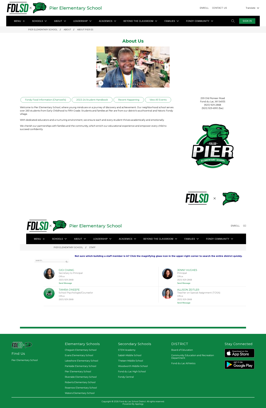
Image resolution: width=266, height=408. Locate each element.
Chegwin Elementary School (81, 350)
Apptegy (139, 404)
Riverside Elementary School (81, 377)
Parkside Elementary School (80, 366)
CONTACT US (219, 8)
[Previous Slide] (99, 67)
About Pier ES (85, 29)
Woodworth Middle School (133, 366)
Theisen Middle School (130, 360)
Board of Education (182, 350)
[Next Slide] (166, 67)
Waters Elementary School (80, 393)
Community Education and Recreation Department (192, 356)
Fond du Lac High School (132, 371)
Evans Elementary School (79, 355)
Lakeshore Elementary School (81, 360)
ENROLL (204, 8)
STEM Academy (126, 350)
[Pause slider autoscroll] (101, 83)
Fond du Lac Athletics (183, 363)
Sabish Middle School (129, 355)
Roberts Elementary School (80, 382)
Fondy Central (126, 377)
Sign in (247, 21)
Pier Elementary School (42, 29)
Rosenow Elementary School (81, 387)
